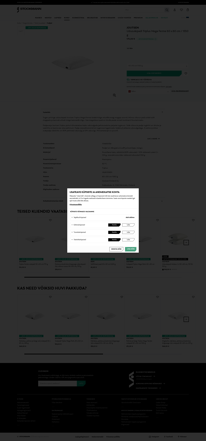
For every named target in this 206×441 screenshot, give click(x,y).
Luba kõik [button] (131, 249)
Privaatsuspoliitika (76, 205)
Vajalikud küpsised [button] (79, 218)
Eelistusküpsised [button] (78, 225)
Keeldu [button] (114, 225)
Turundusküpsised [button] (79, 232)
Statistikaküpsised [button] (79, 240)
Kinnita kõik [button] (116, 249)
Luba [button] (128, 225)
